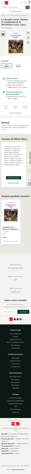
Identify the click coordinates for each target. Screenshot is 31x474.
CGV (15, 406)
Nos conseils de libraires (15, 268)
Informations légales (15, 398)
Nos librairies (15, 379)
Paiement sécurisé (15, 339)
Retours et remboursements (15, 342)
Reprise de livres (15, 361)
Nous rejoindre (15, 382)
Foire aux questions (15, 334)
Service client (15, 348)
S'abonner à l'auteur (13, 178)
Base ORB (15, 388)
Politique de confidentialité (15, 401)
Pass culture (15, 364)
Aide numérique (15, 345)
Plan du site (15, 412)
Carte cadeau (15, 358)
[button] (15, 126)
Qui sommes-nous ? (16, 376)
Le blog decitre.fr (15, 366)
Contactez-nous (15, 291)
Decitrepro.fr (15, 385)
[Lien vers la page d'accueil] (6, 2)
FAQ (15, 279)
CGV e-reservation (15, 409)
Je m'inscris (23, 312)
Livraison (15, 336)
